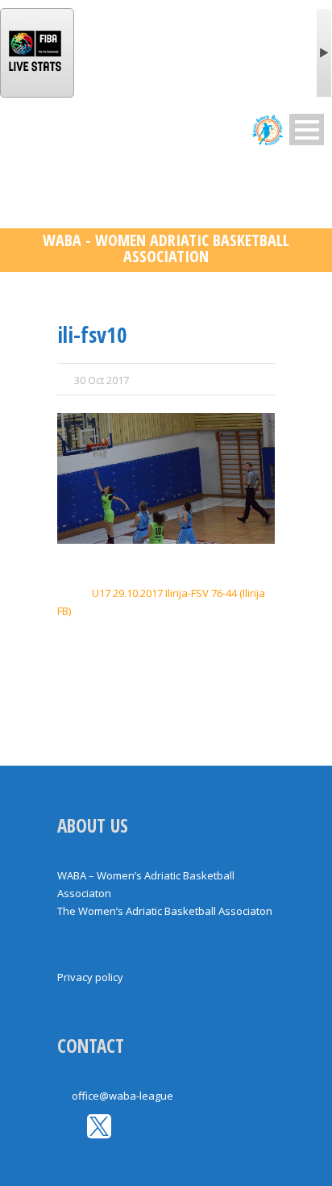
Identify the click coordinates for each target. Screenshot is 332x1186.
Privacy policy (90, 977)
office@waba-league (122, 1095)
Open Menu (306, 129)
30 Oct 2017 (101, 380)
